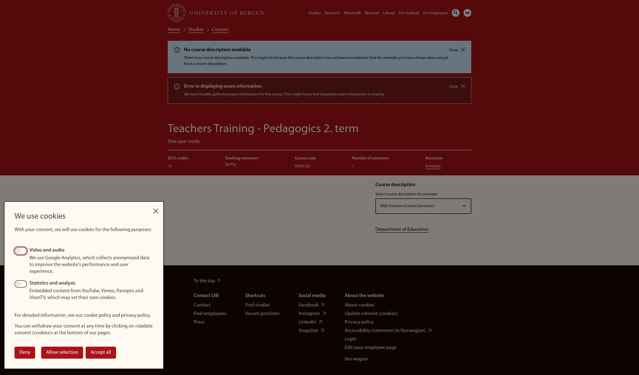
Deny (24, 352)
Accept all (101, 352)
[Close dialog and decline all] (156, 208)
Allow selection (62, 352)
